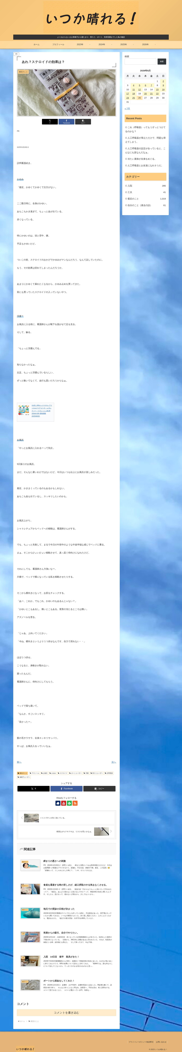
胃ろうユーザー (97, 773)
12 (139, 89)
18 (133, 93)
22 (157, 93)
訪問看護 (110, 773)
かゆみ (53, 773)
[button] (83, 121)
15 (157, 89)
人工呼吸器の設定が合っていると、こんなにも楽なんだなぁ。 (145, 150)
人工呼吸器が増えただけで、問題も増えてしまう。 (145, 140)
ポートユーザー (76, 773)
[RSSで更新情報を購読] (75, 803)
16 (163, 89)
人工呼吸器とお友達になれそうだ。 (145, 165)
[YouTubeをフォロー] (63, 803)
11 (133, 89)
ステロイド (63, 773)
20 (145, 93)
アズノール (35, 773)
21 (151, 93)
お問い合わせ (161, 1042)
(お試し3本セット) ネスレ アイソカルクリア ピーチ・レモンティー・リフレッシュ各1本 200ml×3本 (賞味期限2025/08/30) (42, 411)
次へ (114, 762)
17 (127, 93)
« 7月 (127, 108)
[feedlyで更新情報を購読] (69, 803)
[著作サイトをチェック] (57, 803)
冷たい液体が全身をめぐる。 (142, 159)
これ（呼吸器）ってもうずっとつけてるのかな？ (145, 129)
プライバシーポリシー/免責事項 (141, 1042)
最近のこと (23, 773)
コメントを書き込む (66, 1012)
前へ (19, 762)
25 (133, 98)
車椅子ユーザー (25, 777)
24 (127, 98)
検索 (127, 56)
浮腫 (87, 773)
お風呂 (45, 773)
